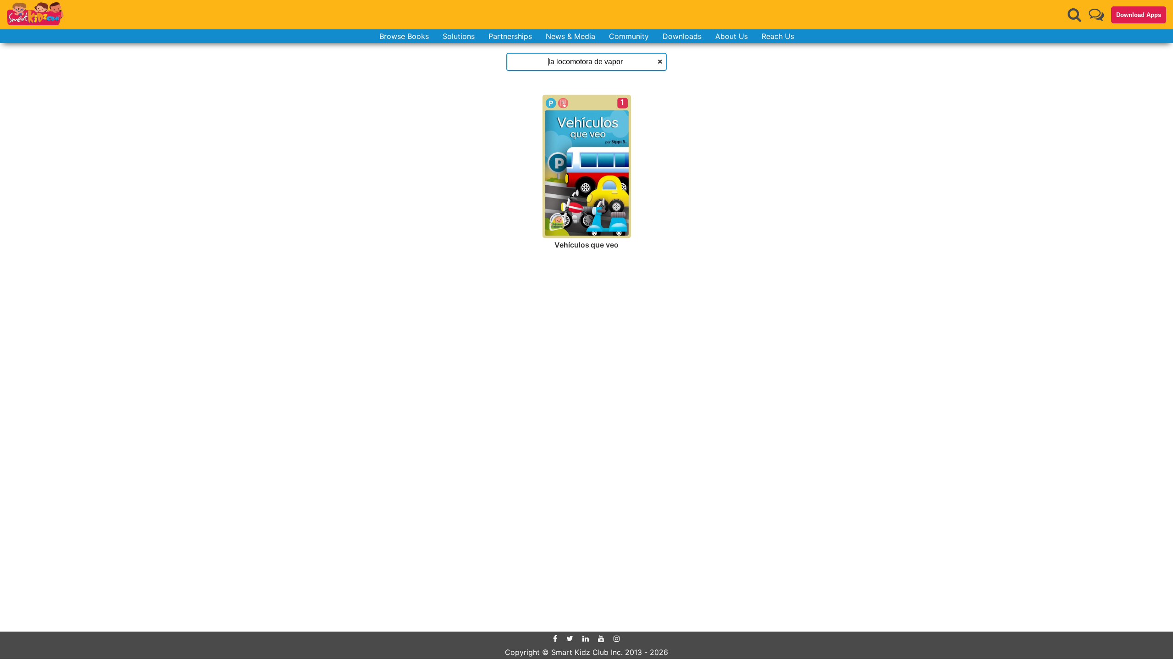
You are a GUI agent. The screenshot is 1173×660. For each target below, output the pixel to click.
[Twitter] (570, 638)
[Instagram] (616, 638)
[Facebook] (555, 638)
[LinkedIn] (585, 638)
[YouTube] (601, 638)
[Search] (1074, 14)
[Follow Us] (1096, 14)
